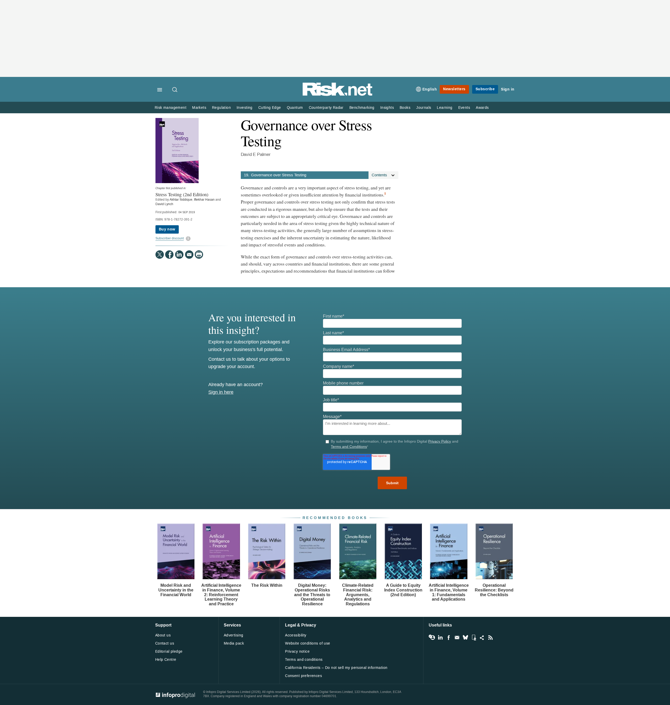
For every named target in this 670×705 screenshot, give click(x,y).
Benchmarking (362, 107)
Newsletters (454, 89)
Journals (423, 107)
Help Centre (165, 659)
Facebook (448, 637)
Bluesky (465, 637)
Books (405, 107)
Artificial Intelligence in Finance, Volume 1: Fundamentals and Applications (449, 592)
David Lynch (164, 204)
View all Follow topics (432, 637)
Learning (444, 107)
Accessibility (295, 635)
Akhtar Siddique (181, 200)
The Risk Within (266, 585)
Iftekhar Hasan (204, 200)
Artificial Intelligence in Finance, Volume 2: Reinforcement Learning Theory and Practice (221, 594)
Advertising (233, 635)
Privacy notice (297, 651)
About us (163, 635)
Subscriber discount (169, 238)
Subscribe (485, 89)
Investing (245, 107)
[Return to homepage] (337, 95)
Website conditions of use (307, 643)
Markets (199, 107)
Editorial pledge (169, 651)
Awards (482, 107)
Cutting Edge (269, 107)
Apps (474, 637)
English (429, 89)
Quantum (295, 107)
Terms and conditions (303, 659)
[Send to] (189, 254)
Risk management (170, 107)
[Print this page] (199, 254)
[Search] (175, 90)
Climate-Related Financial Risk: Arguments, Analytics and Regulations (357, 594)
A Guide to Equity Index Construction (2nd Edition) (403, 589)
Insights (387, 107)
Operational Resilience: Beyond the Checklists (494, 589)
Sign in (508, 89)
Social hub (482, 637)
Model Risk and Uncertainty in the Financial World (175, 589)
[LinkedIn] (179, 254)
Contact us (164, 643)
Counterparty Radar (326, 107)
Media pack (234, 643)
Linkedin (440, 637)
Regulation (221, 107)
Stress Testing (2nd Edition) (181, 194)
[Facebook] (169, 254)
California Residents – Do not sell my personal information (336, 667)
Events (464, 107)
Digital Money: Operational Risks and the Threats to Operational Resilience (312, 594)
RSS (490, 637)
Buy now (167, 229)
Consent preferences (303, 675)
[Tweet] (159, 254)
